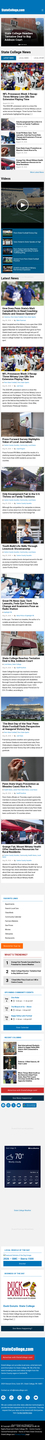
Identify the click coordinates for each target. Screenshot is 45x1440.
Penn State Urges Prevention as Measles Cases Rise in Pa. (20, 785)
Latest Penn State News (21, 790)
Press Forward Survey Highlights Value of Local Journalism (21, 440)
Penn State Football (17, 317)
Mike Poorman (21, 320)
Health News (8, 790)
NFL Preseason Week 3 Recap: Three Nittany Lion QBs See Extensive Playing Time (20, 97)
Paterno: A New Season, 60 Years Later (28, 1063)
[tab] (19, 44)
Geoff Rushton (21, 668)
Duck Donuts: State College (19, 1306)
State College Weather (22, 1210)
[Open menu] (42, 10)
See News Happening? (22, 1098)
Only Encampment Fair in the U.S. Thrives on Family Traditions (21, 495)
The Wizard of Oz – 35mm (21, 1007)
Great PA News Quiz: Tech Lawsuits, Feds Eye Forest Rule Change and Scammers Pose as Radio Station (20, 605)
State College (16, 664)
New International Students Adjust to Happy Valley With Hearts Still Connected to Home (28, 1048)
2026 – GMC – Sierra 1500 (18, 1258)
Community (23, 445)
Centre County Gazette (11, 445)
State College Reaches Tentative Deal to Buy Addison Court (21, 659)
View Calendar (22, 1027)
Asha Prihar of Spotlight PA (25, 615)
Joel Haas (19, 386)
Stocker (22, 1264)
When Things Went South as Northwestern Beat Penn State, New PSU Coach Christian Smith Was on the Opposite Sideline (29, 1077)
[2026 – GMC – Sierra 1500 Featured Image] (17, 1255)
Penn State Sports (30, 317)
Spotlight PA (8, 612)
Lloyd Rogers (20, 449)
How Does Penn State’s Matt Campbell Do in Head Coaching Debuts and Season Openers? (19, 311)
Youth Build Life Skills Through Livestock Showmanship (19, 547)
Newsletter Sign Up (12, 946)
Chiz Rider (15, 998)
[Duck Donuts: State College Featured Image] (22, 1290)
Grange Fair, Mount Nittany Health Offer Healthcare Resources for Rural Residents (29, 162)
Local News (9, 29)
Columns (7, 317)
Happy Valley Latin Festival (21, 1016)
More (37, 172)
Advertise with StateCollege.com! (22, 1090)
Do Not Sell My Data (24, 1413)
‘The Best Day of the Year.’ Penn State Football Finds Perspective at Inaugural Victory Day (21, 726)
